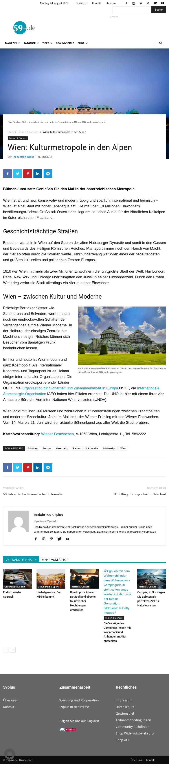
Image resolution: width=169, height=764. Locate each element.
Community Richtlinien (132, 727)
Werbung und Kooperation (79, 700)
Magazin (11, 43)
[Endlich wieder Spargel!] (17, 579)
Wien (123, 448)
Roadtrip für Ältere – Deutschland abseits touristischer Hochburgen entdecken (83, 601)
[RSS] (148, 3)
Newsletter (82, 3)
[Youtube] (162, 3)
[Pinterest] (141, 3)
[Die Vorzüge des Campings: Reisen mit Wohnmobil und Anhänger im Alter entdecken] (118, 594)
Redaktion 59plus (23, 156)
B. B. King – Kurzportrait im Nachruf (140, 494)
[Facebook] (126, 3)
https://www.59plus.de (45, 521)
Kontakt (96, 3)
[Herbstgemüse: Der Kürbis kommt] (51, 579)
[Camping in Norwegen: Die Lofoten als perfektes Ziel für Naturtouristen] (151, 579)
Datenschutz (125, 707)
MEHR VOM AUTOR (55, 559)
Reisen (77, 448)
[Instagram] (133, 3)
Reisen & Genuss (28, 132)
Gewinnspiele (65, 43)
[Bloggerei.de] (68, 730)
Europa (47, 448)
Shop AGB (123, 740)
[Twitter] (155, 3)
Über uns (110, 3)
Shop (81, 43)
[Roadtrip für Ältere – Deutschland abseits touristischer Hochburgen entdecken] (84, 579)
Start (11, 132)
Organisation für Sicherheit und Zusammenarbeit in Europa (70, 388)
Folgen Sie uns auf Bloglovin (79, 721)
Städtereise (91, 448)
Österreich (62, 448)
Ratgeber (30, 43)
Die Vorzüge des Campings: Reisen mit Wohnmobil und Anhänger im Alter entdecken (117, 632)
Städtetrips (109, 448)
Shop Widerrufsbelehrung (135, 733)
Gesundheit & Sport (14, 586)
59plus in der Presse (74, 707)
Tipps (45, 43)
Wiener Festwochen (57, 434)
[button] (160, 43)
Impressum (124, 700)
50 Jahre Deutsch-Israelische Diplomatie (32, 494)
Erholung (33, 448)
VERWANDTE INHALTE (21, 559)
